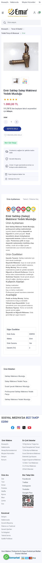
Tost (2, 482)
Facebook (26, 479)
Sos (2, 504)
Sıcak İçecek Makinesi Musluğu (17, 386)
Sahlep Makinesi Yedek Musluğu (17, 399)
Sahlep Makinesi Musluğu (15, 376)
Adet (5, 117)
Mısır (3, 497)
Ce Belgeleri (5, 532)
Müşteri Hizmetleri (7, 453)
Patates (4, 488)
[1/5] (4, 99)
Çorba (3, 501)
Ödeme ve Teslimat (8, 526)
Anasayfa (4, 444)
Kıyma (3, 494)
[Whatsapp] (6, 557)
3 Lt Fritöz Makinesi (29, 466)
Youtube (25, 489)
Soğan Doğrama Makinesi (31, 460)
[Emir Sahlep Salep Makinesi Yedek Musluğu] (20, 56)
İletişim (3, 457)
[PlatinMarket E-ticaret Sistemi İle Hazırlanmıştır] (13, 558)
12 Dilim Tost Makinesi (30, 463)
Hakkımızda (5, 447)
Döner (3, 485)
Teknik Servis (6, 535)
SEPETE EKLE (12, 129)
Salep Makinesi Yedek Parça (16, 381)
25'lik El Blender (27, 469)
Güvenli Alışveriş (7, 523)
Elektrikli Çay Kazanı (29, 457)
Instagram (26, 486)
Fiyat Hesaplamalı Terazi (31, 447)
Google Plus (27, 493)
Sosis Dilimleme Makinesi (31, 453)
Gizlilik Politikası (6, 539)
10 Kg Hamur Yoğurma (30, 444)
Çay (2, 479)
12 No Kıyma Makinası (30, 450)
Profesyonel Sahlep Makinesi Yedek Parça (19, 393)
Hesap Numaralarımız (9, 450)
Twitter (25, 482)
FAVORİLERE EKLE (14, 135)
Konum (3, 460)
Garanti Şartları (6, 529)
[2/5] (6, 99)
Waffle (3, 491)
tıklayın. (10, 111)
